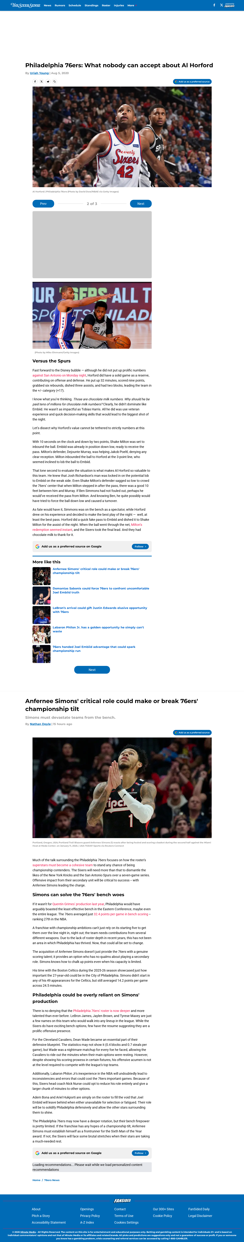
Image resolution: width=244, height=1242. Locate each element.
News (47, 5)
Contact (120, 1209)
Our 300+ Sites (163, 1209)
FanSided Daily (199, 1209)
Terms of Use (123, 1216)
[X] (221, 5)
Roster (106, 5)
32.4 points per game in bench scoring (121, 914)
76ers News (51, 1180)
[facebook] (214, 5)
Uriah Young (39, 73)
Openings (87, 1209)
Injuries (119, 5)
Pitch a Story (41, 1216)
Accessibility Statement (49, 1222)
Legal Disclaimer (200, 1216)
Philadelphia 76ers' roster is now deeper (101, 1011)
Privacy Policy (90, 1216)
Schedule (75, 5)
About (36, 1209)
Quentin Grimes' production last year (78, 904)
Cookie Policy (162, 1216)
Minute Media (28, 1232)
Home (36, 1180)
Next (140, 204)
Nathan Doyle (40, 724)
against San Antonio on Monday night (59, 375)
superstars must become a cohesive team (63, 865)
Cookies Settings (126, 1222)
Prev (43, 204)
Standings (91, 5)
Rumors (60, 5)
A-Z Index (87, 1222)
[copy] (54, 81)
